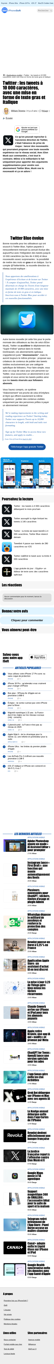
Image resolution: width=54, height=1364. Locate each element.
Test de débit (9, 1349)
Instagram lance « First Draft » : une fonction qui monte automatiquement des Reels (39, 870)
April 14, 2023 (27, 439)
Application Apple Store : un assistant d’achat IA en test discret (38, 965)
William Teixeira (18, 111)
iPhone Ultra (13, 3)
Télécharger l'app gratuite (27, 447)
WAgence (32, 1344)
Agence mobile (34, 1340)
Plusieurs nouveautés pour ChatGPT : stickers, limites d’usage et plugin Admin (39, 896)
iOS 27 (33, 3)
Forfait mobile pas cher (13, 1344)
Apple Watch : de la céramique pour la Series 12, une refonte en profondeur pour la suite (27, 736)
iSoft (5, 1305)
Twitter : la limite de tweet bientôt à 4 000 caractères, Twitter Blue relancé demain (31, 534)
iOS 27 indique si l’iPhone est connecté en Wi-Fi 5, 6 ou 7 (27, 767)
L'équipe (7, 1310)
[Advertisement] (27, 42)
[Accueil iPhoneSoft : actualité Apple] (4, 75)
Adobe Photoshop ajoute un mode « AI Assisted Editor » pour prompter (39, 845)
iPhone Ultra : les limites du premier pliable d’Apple (27, 747)
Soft (14, 10)
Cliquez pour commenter (27, 620)
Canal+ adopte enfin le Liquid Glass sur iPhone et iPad (38, 1248)
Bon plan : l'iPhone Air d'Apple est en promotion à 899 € (24, 694)
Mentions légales (10, 1324)
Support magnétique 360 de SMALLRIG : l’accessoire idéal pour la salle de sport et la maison (38, 1199)
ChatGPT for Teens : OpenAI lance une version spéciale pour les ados (39, 1057)
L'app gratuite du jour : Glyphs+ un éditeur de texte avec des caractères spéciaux (31, 571)
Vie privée (8, 1314)
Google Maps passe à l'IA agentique (35, 1175)
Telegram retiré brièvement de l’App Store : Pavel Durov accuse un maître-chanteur (38, 1224)
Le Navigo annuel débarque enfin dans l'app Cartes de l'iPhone (38, 1116)
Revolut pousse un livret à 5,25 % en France (39, 945)
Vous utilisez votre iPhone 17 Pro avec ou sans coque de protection (26, 675)
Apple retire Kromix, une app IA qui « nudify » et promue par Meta (39, 1036)
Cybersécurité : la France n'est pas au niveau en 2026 (25, 726)
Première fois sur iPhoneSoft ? (16, 1300)
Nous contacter (10, 1340)
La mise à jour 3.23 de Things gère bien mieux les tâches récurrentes (39, 988)
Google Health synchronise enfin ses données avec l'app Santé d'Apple (39, 1269)
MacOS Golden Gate (45, 3)
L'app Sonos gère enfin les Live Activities (38, 1077)
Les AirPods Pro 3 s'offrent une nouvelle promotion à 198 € (26, 757)
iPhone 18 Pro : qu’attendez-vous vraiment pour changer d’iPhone (27, 684)
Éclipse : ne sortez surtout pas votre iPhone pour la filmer (27, 704)
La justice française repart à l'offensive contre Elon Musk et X (39, 1156)
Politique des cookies (12, 1319)
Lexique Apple (9, 1354)
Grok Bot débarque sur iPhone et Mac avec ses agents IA (39, 1095)
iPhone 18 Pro (24, 3)
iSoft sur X (32, 1349)
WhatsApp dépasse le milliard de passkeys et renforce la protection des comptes (39, 922)
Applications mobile (14, 75)
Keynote (4, 3)
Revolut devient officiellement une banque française (39, 1135)
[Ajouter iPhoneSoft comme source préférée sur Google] (27, 129)
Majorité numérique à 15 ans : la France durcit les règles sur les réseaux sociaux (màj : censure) (26, 715)
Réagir (45, 111)
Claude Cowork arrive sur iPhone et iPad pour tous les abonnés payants (38, 1012)
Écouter (9, 118)
